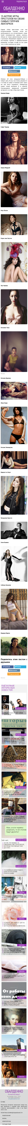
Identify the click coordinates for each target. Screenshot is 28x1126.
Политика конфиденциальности (11, 1112)
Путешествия (6, 1124)
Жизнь (4, 1118)
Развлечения (6, 1115)
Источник (3, 678)
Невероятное (6, 1121)
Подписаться (21, 1)
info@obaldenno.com (14, 1099)
